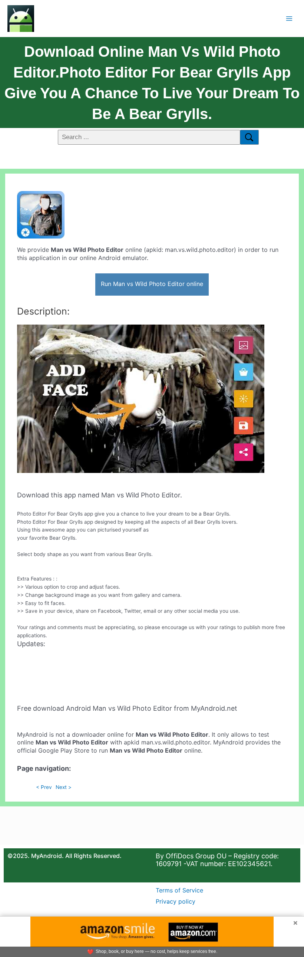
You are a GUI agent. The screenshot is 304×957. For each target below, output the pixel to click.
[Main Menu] (289, 18)
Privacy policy (175, 901)
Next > (64, 787)
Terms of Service (179, 890)
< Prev (44, 787)
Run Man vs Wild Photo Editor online (152, 283)
